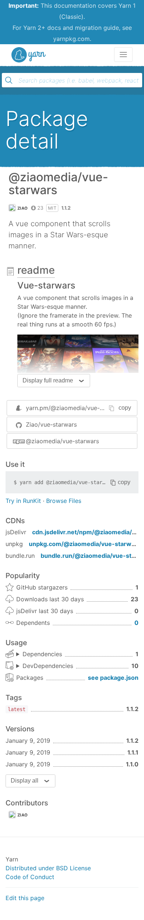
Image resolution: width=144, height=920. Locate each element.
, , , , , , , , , (44, 666)
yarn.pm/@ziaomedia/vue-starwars (75, 408)
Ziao (22, 208)
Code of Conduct (30, 877)
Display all (24, 780)
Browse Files (63, 500)
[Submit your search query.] (9, 80)
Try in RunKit (23, 500)
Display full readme (48, 380)
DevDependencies (48, 665)
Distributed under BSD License (48, 868)
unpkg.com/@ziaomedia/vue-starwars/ (86, 544)
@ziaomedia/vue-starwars (62, 441)
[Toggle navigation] (123, 54)
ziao (22, 815)
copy (125, 408)
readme (36, 270)
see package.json (113, 677)
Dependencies (42, 654)
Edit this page (25, 898)
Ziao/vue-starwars (51, 424)
